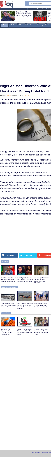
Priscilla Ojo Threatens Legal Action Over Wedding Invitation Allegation (41, 280)
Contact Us (40, 9)
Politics (13, 25)
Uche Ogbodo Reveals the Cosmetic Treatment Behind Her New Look (25, 279)
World (21, 25)
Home (31, 9)
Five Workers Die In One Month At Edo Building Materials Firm (41, 305)
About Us (37, 452)
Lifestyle (41, 25)
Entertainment (31, 25)
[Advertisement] (25, 55)
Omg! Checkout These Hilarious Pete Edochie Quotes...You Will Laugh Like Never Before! (23, 14)
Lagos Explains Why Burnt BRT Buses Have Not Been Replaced (8, 305)
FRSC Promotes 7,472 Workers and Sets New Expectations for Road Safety (24, 331)
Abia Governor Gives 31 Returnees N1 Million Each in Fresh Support (8, 279)
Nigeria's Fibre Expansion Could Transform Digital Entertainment (6, 331)
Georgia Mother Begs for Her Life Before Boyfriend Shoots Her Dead (41, 331)
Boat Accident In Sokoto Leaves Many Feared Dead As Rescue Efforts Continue (25, 306)
